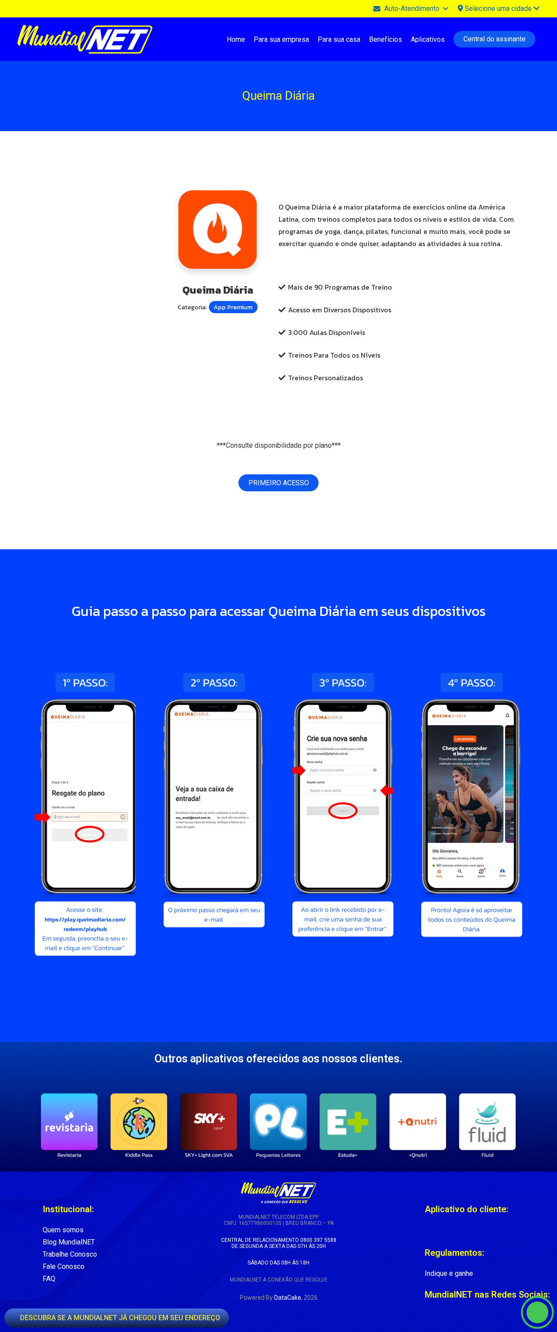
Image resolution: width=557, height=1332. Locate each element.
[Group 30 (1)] (69, 1125)
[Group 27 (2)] (278, 1125)
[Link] (429, 1230)
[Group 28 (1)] (208, 1125)
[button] (410, 9)
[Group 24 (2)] (487, 1125)
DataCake (287, 1297)
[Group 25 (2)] (418, 1125)
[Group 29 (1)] (139, 1125)
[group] (278, 1125)
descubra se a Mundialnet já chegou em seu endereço (119, 1316)
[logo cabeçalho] (84, 39)
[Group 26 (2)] (348, 1125)
